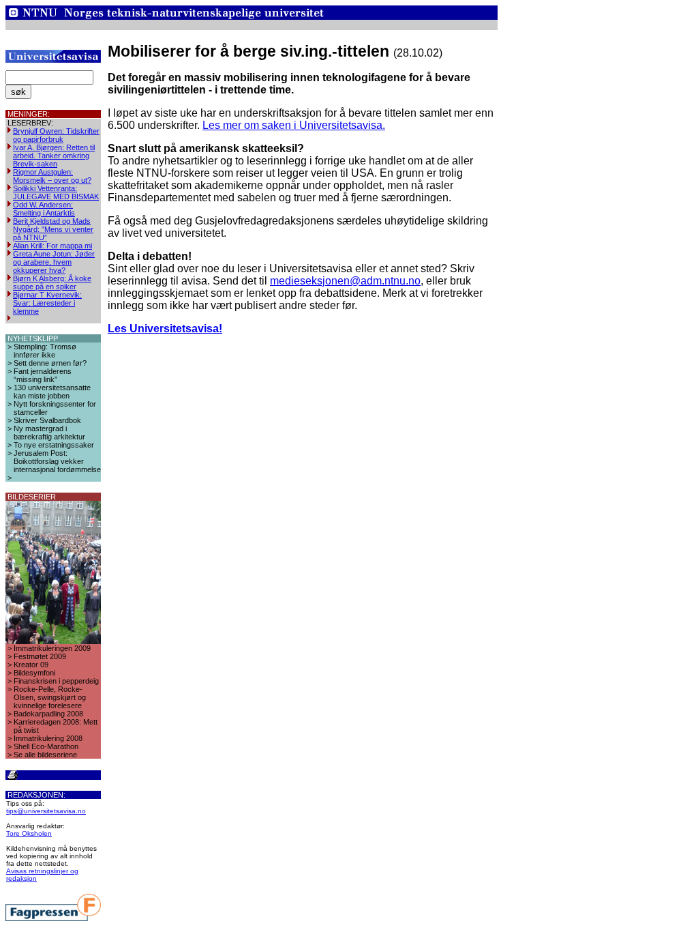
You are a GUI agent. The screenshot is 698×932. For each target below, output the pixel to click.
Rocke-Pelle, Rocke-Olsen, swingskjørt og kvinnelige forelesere (50, 697)
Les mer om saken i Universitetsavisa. (293, 125)
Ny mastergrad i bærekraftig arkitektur (49, 432)
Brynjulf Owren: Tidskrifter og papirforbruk (56, 135)
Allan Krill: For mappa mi (52, 246)
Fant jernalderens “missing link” (43, 375)
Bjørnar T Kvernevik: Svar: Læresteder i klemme (47, 303)
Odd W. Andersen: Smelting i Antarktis (44, 209)
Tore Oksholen (29, 833)
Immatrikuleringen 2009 (52, 648)
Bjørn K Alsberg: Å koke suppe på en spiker (52, 282)
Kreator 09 (31, 664)
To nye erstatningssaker (54, 445)
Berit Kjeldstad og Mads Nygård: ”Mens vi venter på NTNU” (53, 229)
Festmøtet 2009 (40, 656)
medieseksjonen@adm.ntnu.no (345, 281)
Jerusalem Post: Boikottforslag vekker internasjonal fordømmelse (57, 461)
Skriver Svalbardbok (47, 420)
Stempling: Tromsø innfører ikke (45, 351)
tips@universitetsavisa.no (46, 811)
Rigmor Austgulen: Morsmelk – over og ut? (52, 176)
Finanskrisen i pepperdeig (56, 681)
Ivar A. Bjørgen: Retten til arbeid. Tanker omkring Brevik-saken (54, 155)
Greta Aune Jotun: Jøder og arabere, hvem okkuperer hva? (54, 262)
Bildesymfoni (34, 673)
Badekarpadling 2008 (48, 714)
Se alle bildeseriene (45, 755)
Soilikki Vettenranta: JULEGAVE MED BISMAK (56, 192)
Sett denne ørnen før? (50, 363)
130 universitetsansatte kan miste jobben (52, 391)
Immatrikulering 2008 (48, 738)
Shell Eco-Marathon (46, 746)
